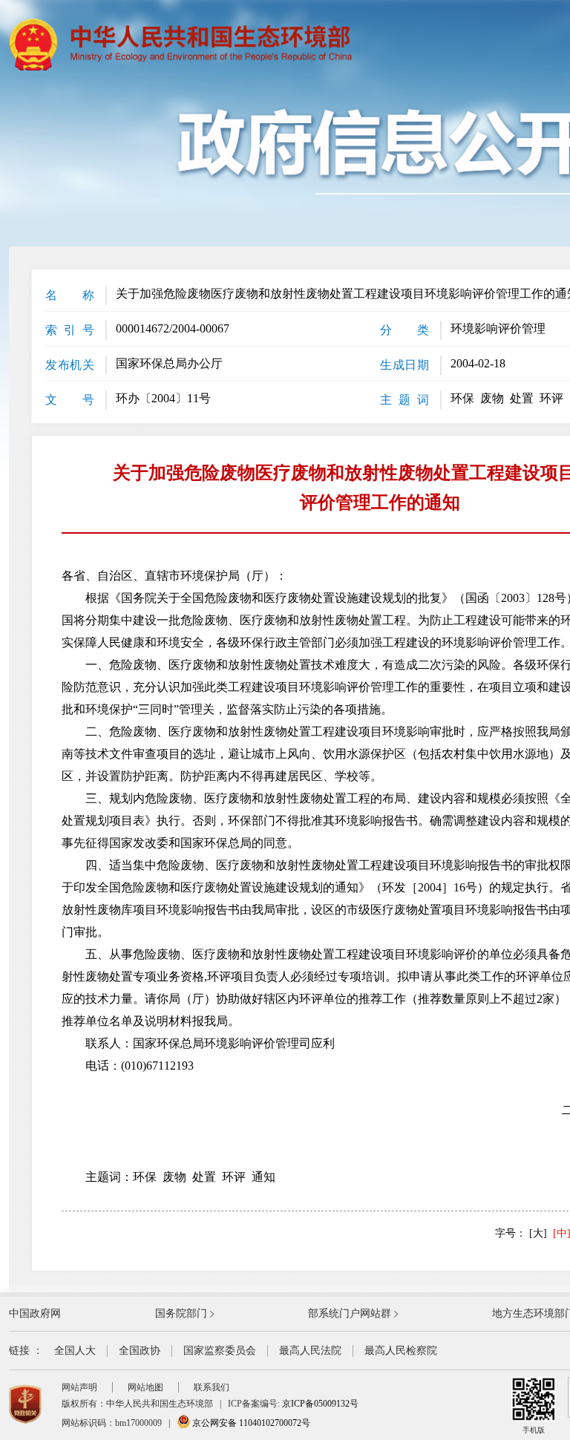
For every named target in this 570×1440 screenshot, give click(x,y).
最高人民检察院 (400, 1350)
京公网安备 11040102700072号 (250, 1423)
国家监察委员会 (219, 1350)
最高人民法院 (310, 1350)
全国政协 (139, 1350)
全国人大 (75, 1350)
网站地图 (145, 1387)
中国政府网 (35, 1313)
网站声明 (79, 1387)
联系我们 (211, 1387)
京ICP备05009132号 (320, 1403)
